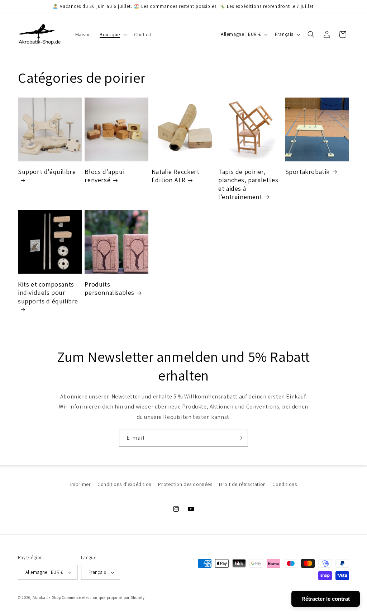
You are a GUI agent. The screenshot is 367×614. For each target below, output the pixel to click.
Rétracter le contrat (325, 599)
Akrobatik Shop (47, 597)
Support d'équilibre (47, 171)
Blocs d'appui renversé (104, 175)
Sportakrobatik (307, 171)
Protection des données (185, 484)
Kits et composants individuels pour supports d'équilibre (48, 292)
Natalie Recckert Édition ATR (176, 175)
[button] (112, 34)
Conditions (284, 484)
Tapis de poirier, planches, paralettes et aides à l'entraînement (248, 184)
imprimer (80, 484)
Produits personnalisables (109, 288)
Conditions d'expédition (124, 484)
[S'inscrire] (240, 438)
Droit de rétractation (242, 484)
